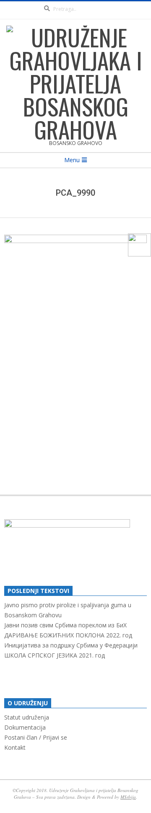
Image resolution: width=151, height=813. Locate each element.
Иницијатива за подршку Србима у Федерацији (71, 645)
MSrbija (128, 797)
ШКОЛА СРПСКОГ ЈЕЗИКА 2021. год (54, 655)
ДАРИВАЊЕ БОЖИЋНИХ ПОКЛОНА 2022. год (68, 635)
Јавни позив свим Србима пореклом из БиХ (65, 625)
